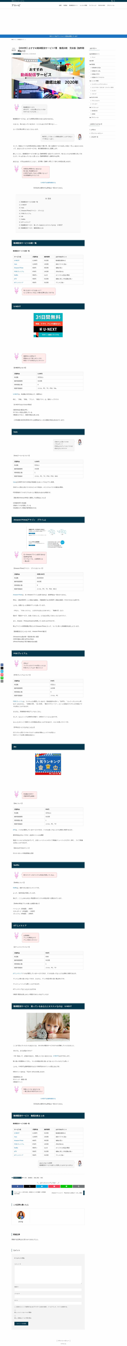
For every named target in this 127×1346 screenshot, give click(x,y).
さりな (20, 1222)
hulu (22, 207)
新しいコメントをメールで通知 (22, 1312)
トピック (94, 94)
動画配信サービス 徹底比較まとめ (32, 228)
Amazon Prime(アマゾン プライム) (32, 210)
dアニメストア (25, 222)
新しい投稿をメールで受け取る (22, 1318)
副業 (92, 60)
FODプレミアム (26, 213)
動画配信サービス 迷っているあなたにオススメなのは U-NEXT (42, 225)
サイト (16, 1300)
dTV (15, 279)
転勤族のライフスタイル (98, 77)
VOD (25, 1177)
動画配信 (30, 1177)
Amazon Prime (18, 268)
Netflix (23, 219)
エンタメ (94, 90)
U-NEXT (24, 205)
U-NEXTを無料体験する (48, 182)
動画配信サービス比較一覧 (29, 202)
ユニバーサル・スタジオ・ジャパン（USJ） (103, 87)
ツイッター (94, 104)
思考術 (93, 114)
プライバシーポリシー (97, 133)
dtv (22, 216)
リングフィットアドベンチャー (100, 84)
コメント (17, 1264)
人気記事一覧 (94, 137)
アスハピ (16, 5)
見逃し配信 (36, 1177)
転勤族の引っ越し (96, 71)
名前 (16, 1287)
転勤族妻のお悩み (96, 67)
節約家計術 (94, 110)
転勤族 (93, 64)
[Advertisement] (63, 22)
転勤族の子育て (96, 74)
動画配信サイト (17, 53)
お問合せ (93, 129)
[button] (17, 1186)
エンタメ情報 (94, 80)
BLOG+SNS (94, 97)
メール (17, 1293)
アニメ (93, 57)
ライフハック (94, 107)
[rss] (112, 1)
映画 (42, 1177)
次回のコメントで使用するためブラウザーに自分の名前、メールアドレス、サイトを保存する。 (42, 1306)
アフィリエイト (96, 100)
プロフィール (94, 117)
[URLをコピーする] (79, 1186)
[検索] (114, 1)
